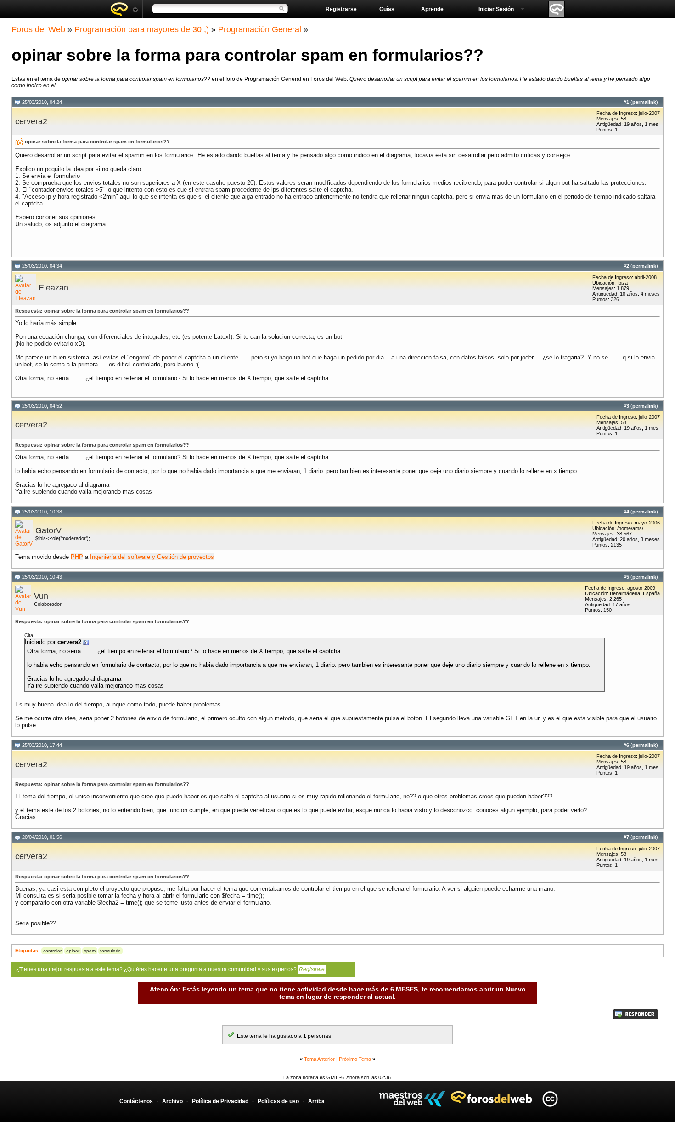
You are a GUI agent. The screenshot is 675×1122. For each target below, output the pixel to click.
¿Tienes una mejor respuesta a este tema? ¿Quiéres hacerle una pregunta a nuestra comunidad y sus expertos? (170, 969)
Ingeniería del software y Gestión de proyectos (152, 556)
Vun (41, 596)
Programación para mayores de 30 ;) (141, 29)
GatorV (48, 530)
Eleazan (53, 287)
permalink (644, 102)
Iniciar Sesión (496, 9)
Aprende (432, 9)
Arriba (316, 1101)
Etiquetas (26, 950)
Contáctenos (136, 1101)
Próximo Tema (355, 1059)
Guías (386, 9)
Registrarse (341, 9)
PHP (77, 556)
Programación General (259, 29)
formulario (110, 950)
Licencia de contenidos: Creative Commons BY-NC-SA (550, 1099)
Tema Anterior (319, 1059)
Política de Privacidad (220, 1101)
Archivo (172, 1101)
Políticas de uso (278, 1101)
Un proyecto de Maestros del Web (412, 1099)
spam (90, 950)
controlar (52, 950)
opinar (72, 950)
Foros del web (124, 9)
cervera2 (31, 121)
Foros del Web (38, 29)
